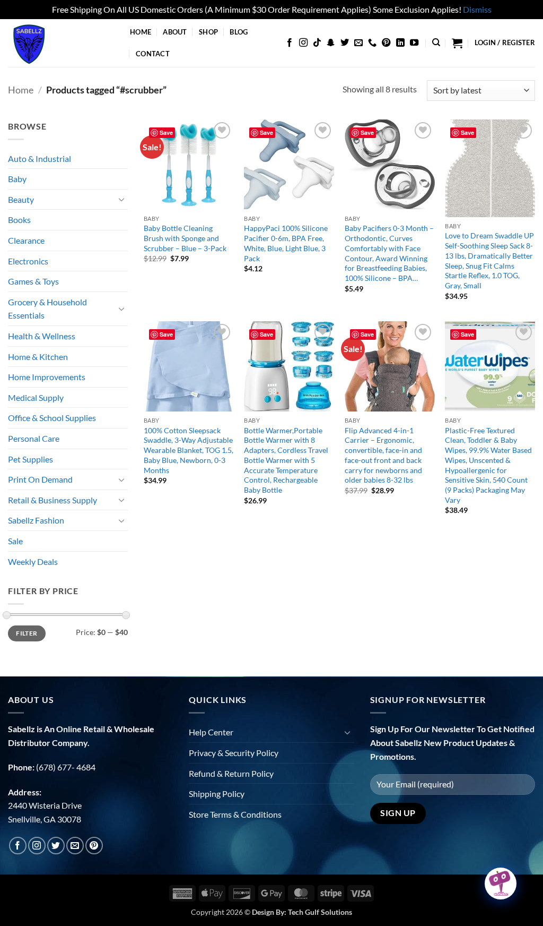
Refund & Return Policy (231, 773)
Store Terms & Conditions (235, 814)
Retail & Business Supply (52, 500)
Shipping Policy (216, 793)
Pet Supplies (30, 459)
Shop (208, 32)
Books (19, 220)
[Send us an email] (358, 43)
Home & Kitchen (38, 356)
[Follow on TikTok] (317, 43)
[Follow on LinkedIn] (400, 43)
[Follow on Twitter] (344, 43)
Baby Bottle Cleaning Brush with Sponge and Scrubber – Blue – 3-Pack (185, 238)
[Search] (436, 42)
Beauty (21, 199)
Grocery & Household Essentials (47, 309)
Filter (26, 633)
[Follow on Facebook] (289, 43)
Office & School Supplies (52, 418)
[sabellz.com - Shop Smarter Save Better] (61, 43)
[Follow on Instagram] (303, 43)
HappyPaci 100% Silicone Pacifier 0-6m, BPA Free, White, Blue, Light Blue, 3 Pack (286, 243)
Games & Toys (33, 281)
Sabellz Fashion (36, 520)
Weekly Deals (33, 561)
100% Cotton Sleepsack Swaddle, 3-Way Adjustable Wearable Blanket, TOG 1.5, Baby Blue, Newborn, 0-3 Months (188, 450)
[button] (457, 43)
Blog (239, 32)
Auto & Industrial (39, 158)
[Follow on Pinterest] (386, 43)
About (175, 32)
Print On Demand (40, 479)
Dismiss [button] (477, 9)
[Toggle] (121, 199)
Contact (153, 53)
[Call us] (372, 43)
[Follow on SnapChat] (331, 43)
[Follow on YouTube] (414, 43)
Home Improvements (46, 377)
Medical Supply (36, 397)
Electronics (28, 261)
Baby (17, 179)
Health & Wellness (41, 336)
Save (166, 132)
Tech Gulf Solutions (320, 911)
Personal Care (33, 438)
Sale (15, 541)
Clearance (26, 240)
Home (140, 32)
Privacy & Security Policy (233, 753)
